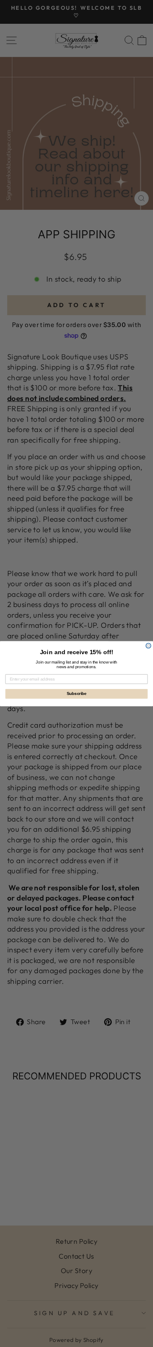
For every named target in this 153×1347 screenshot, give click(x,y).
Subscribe (77, 694)
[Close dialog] (148, 645)
